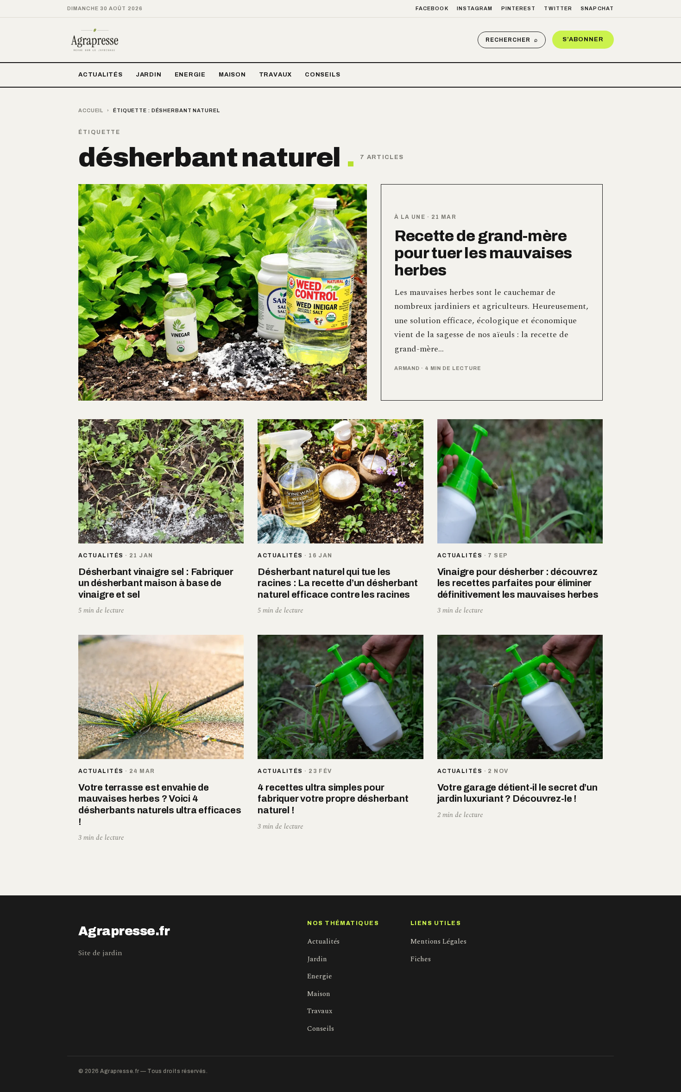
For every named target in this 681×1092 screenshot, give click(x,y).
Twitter (558, 8)
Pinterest (518, 8)
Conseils (322, 74)
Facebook (432, 8)
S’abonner (583, 39)
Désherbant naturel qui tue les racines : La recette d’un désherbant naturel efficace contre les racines (338, 583)
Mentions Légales (438, 941)
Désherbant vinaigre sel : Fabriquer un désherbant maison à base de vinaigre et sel (155, 583)
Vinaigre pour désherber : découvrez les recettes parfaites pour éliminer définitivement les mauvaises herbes (518, 583)
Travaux (275, 74)
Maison (232, 74)
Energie (190, 74)
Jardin (149, 74)
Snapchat (597, 8)
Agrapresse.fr (124, 931)
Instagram (475, 8)
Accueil (90, 110)
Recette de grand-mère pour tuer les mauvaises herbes (483, 253)
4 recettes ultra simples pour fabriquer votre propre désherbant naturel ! (333, 798)
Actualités (100, 74)
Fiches (420, 959)
